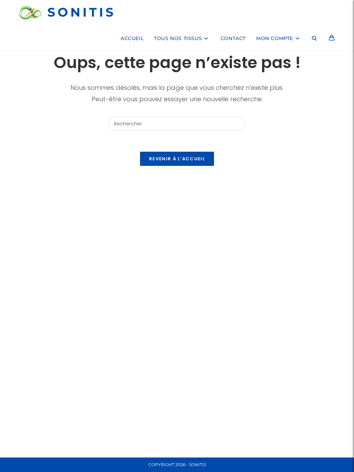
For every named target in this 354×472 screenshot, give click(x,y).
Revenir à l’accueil (177, 158)
